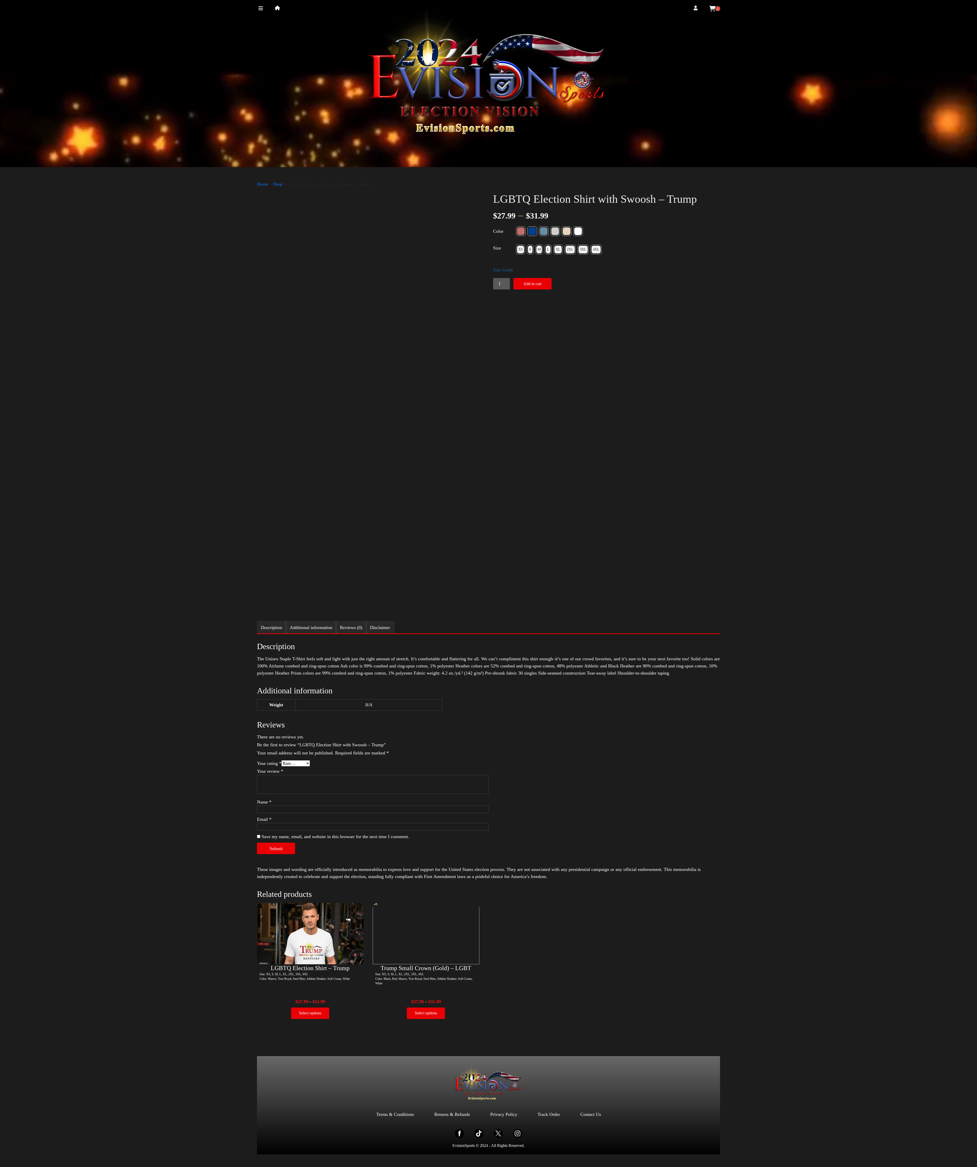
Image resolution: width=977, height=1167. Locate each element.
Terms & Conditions (395, 1114)
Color (498, 231)
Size (497, 248)
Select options (310, 1013)
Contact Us (590, 1114)
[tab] (271, 627)
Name (264, 802)
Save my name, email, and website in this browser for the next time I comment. (335, 836)
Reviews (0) (351, 627)
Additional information (311, 627)
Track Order (549, 1114)
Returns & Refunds (452, 1114)
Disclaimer (380, 627)
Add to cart (532, 284)
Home (262, 184)
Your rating (269, 763)
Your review (270, 771)
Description (271, 627)
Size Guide (503, 269)
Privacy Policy (503, 1114)
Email (264, 819)
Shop (277, 184)
